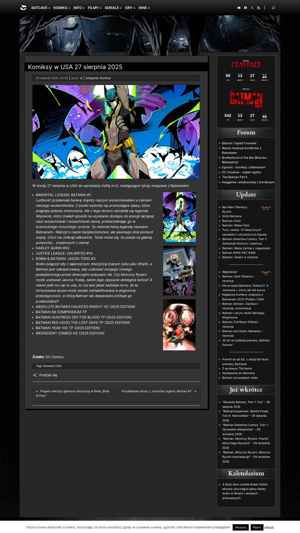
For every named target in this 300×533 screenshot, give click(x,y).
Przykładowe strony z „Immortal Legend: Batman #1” (157, 391)
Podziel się (48, 375)
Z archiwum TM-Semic (237, 368)
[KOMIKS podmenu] (69, 8)
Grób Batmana (231, 216)
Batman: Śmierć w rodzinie (240, 257)
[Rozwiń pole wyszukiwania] (273, 7)
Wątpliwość (229, 272)
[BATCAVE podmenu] (49, 8)
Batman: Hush (231, 220)
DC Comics (54, 357)
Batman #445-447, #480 (239, 252)
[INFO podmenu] (84, 8)
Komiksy (105, 78)
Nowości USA (52, 366)
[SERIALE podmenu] (121, 8)
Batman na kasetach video (240, 377)
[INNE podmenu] (149, 8)
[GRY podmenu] (134, 8)
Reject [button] (257, 527)
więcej (269, 527)
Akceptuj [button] (240, 527)
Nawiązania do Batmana (238, 373)
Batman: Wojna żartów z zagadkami (246, 248)
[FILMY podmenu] (100, 8)
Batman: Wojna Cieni (235, 225)
